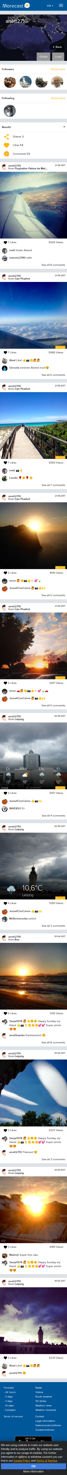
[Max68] (57, 82)
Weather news (43, 1405)
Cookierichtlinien (45, 1430)
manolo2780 (17, 257)
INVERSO (15, 808)
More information (33, 1471)
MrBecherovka (18, 918)
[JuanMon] (41, 82)
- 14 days (9, 1405)
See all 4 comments (53, 815)
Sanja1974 (15, 1021)
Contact (39, 1416)
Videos (39, 1392)
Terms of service (13, 1416)
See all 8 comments (53, 265)
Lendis (13, 477)
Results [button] (6, 127)
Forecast (9, 1388)
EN (49, 5)
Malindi (14, 1254)
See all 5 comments (53, 595)
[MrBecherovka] (10, 111)
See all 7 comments (53, 485)
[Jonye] (26, 82)
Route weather (43, 1396)
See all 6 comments (53, 375)
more (12, 580)
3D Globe (40, 1401)
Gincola (14, 367)
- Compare (10, 1410)
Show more (58, 69)
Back (58, 46)
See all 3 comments (53, 925)
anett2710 (14, 165)
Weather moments (45, 1410)
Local (58, 56)
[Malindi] (10, 82)
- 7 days (8, 1401)
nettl (12, 250)
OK (33, 1466)
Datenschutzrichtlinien (48, 1425)
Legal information (45, 1421)
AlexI (12, 360)
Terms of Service (46, 1460)
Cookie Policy (22, 1460)
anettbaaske (17, 1035)
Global (43, 56)
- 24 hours (10, 1392)
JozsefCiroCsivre (19, 587)
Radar (38, 1388)
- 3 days (8, 1396)
